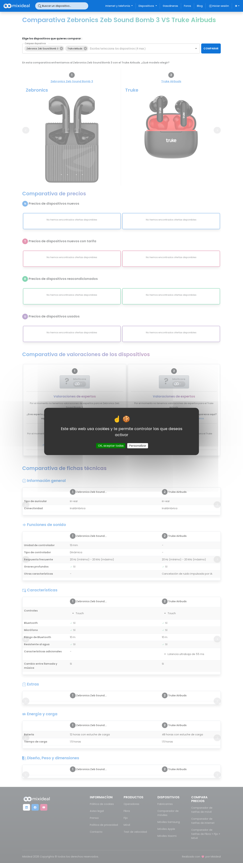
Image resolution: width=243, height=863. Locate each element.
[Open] (196, 48)
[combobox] (138, 48)
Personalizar (137, 446)
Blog (200, 6)
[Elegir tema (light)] (237, 5)
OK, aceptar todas (111, 446)
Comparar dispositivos (35, 43)
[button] (44, 48)
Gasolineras (170, 6)
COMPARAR (211, 48)
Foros (187, 6)
